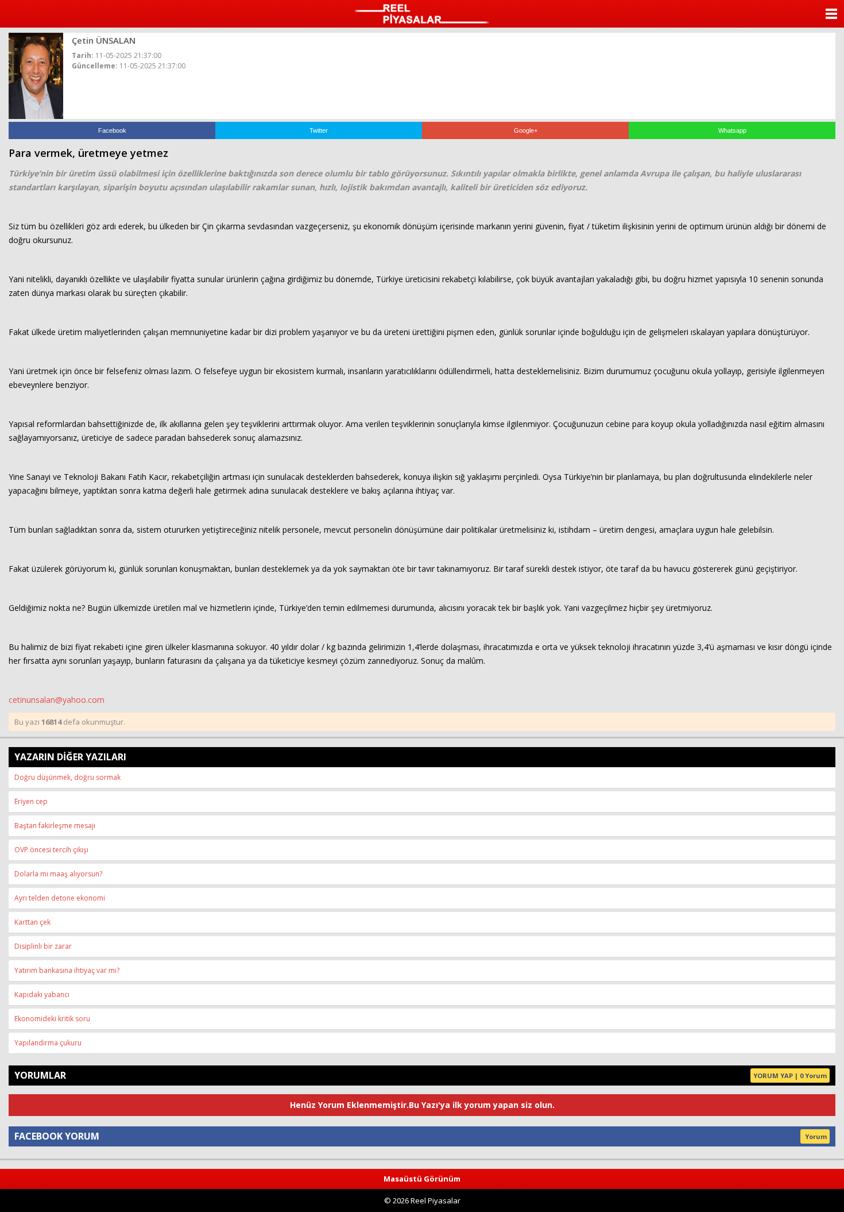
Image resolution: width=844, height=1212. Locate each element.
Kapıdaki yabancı (41, 994)
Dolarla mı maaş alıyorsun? (58, 874)
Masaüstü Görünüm (422, 1178)
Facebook (112, 130)
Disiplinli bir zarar (43, 946)
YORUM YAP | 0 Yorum (790, 1075)
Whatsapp (732, 130)
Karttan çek (32, 922)
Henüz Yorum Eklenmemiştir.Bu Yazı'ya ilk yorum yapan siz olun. (422, 1104)
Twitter (318, 130)
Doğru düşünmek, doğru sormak (67, 777)
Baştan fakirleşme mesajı (54, 825)
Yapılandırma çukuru (48, 1043)
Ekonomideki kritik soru (52, 1019)
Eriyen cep (31, 801)
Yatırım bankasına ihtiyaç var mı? (66, 970)
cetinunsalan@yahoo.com (56, 699)
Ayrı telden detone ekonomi (59, 898)
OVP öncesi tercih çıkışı (51, 850)
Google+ (525, 130)
